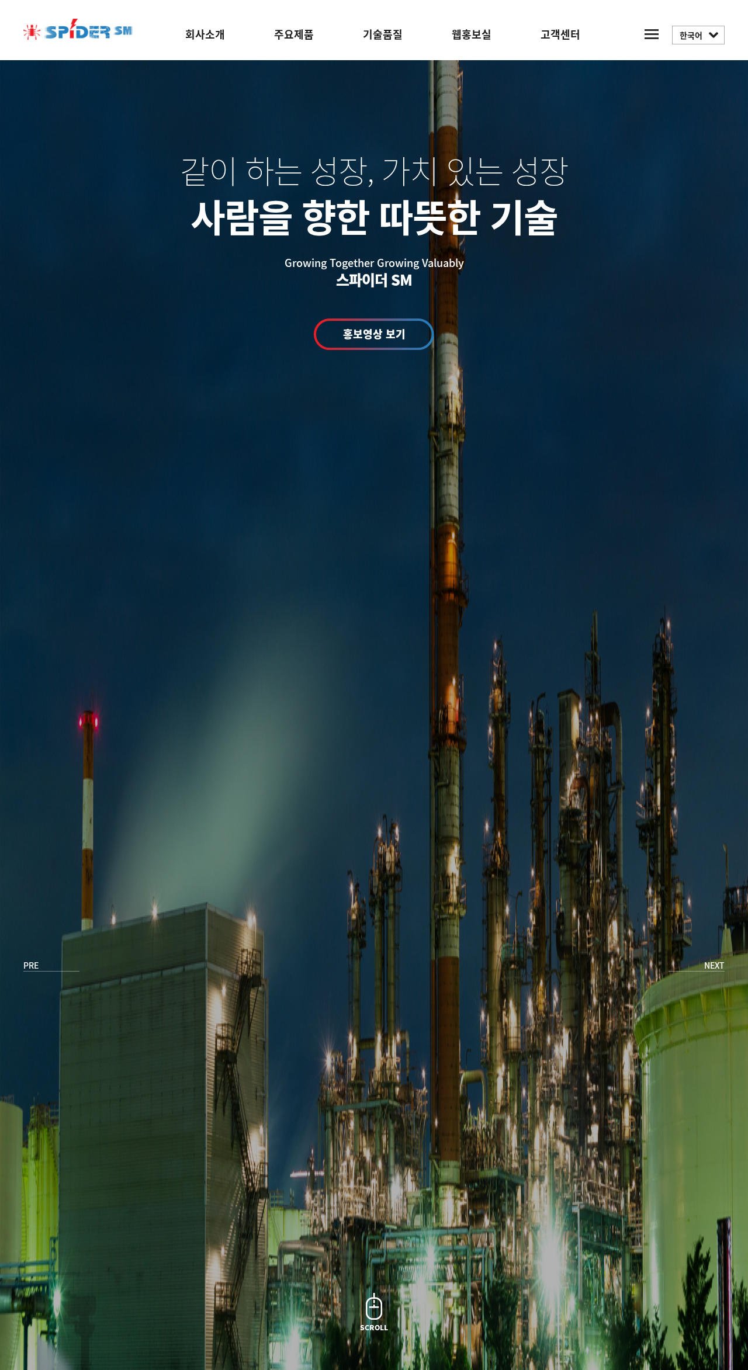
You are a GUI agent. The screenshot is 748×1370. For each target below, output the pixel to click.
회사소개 (205, 34)
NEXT (714, 965)
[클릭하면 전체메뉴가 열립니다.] (651, 33)
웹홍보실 (471, 34)
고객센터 (560, 34)
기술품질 (383, 34)
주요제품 (294, 34)
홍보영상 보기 (374, 334)
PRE (31, 965)
